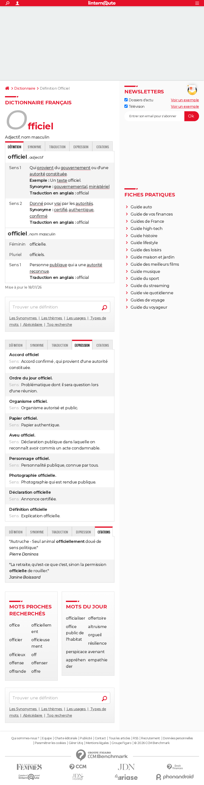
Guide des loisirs (146, 250)
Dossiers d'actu (140, 100)
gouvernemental (70, 186)
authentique (81, 209)
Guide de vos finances (152, 214)
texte (62, 180)
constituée (56, 174)
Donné (36, 203)
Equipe (46, 738)
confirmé (38, 216)
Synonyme (34, 146)
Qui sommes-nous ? (25, 738)
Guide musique (145, 271)
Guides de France (147, 221)
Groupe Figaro (121, 743)
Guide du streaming (150, 285)
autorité (37, 174)
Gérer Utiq (76, 743)
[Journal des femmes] (29, 767)
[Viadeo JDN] (77, 777)
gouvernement (76, 167)
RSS (135, 738)
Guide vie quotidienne (152, 293)
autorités (84, 203)
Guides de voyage (148, 300)
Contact (100, 738)
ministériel (99, 186)
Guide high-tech (147, 228)
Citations (102, 146)
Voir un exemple (185, 100)
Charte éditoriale (65, 738)
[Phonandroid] (175, 777)
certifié (60, 209)
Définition (15, 345)
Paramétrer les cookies (50, 743)
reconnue (39, 271)
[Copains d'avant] (29, 777)
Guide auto (141, 207)
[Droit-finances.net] (175, 767)
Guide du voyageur (149, 307)
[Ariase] (126, 777)
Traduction (57, 146)
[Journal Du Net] (126, 767)
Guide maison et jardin (152, 257)
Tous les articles (119, 738)
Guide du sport (145, 278)
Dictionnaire (24, 88)
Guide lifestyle (144, 242)
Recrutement (150, 738)
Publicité (86, 738)
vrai (57, 203)
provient (45, 167)
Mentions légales (97, 743)
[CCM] (77, 767)
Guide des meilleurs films (155, 264)
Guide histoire (144, 235)
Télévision (136, 106)
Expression (80, 146)
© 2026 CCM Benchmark (151, 743)
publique (58, 264)
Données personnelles (178, 738)
